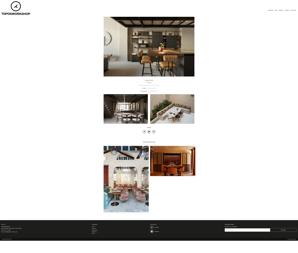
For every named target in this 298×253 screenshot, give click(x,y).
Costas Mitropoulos (153, 91)
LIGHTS (276, 10)
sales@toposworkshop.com (10, 231)
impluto (294, 239)
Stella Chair (141, 85)
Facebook (156, 227)
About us (94, 228)
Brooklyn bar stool (149, 85)
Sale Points (94, 230)
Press (93, 233)
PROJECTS (281, 10)
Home (93, 226)
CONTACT (287, 10)
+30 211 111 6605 (7, 230)
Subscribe (283, 230)
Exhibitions (94, 231)
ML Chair (157, 85)
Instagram (156, 231)
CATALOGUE (293, 10)
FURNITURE (270, 10)
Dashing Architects (151, 88)
